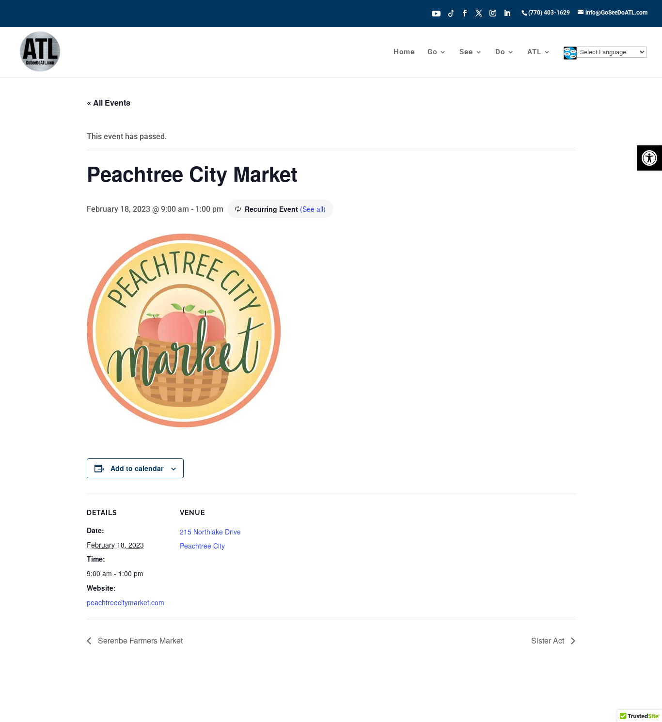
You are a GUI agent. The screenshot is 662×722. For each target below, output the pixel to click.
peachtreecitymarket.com (125, 602)
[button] (649, 158)
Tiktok (451, 12)
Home (404, 52)
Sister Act (548, 640)
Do (500, 52)
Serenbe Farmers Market (139, 640)
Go (432, 52)
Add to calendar (136, 468)
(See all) (313, 209)
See (466, 52)
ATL (534, 52)
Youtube (436, 12)
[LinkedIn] (507, 16)
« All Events (108, 102)
